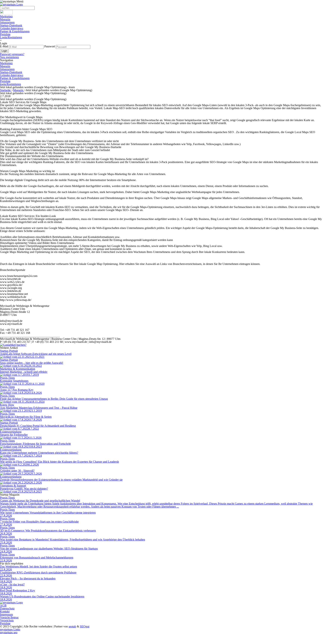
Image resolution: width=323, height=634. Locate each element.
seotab (72, 626)
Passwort (49, 46)
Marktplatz (6, 16)
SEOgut (84, 626)
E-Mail (4, 46)
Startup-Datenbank (11, 25)
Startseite (5, 90)
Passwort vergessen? (12, 54)
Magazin (5, 19)
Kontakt (5, 611)
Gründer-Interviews (11, 28)
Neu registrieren (9, 57)
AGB (3, 605)
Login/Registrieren (11, 37)
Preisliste (5, 34)
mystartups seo (8, 632)
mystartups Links (10, 629)
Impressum (6, 614)
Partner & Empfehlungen (15, 31)
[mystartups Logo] (11, 4)
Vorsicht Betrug (9, 617)
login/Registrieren (10, 84)
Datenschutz (7, 608)
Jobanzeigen (7, 22)
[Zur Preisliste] (13, 344)
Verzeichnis (7, 620)
